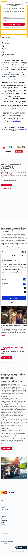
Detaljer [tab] (14, 255)
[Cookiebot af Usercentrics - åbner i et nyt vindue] (20, 252)
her (19, 13)
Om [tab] (23, 255)
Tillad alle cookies (14, 298)
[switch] (24, 284)
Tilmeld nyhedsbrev (14, 24)
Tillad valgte (14, 302)
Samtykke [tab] (5, 255)
